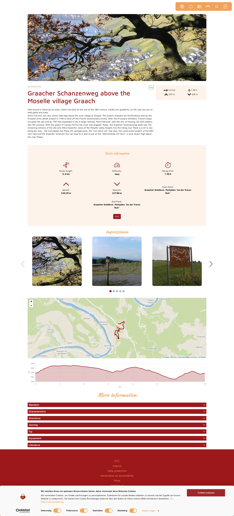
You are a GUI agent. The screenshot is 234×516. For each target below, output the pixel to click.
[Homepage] (190, 6)
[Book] (208, 6)
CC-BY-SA (202, 357)
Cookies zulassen (206, 493)
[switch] (84, 510)
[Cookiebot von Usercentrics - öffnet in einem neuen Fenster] (23, 511)
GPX (117, 216)
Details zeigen (148, 511)
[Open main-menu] (225, 6)
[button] (31, 18)
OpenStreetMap (184, 357)
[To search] (216, 6)
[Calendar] (199, 6)
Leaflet (166, 357)
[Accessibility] (182, 6)
